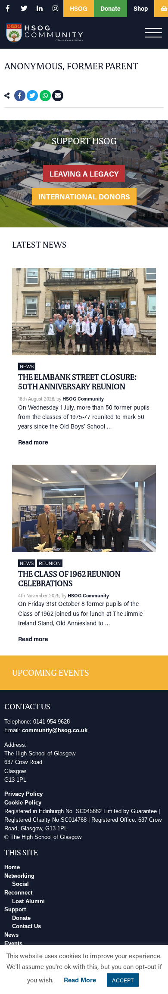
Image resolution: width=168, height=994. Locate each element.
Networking (19, 876)
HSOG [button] (78, 8)
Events (13, 944)
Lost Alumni (28, 901)
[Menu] (153, 33)
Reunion (50, 563)
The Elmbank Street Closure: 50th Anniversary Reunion (77, 381)
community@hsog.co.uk (54, 730)
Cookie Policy (22, 803)
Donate (21, 918)
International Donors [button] (84, 196)
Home (12, 867)
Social (20, 884)
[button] (7, 8)
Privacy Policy (23, 794)
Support (15, 910)
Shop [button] (141, 8)
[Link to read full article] (84, 312)
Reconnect (18, 893)
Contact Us (26, 926)
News (27, 366)
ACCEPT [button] (123, 980)
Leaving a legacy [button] (84, 173)
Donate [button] (110, 8)
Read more (33, 442)
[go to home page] (44, 32)
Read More (80, 979)
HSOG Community (83, 398)
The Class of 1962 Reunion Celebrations (69, 578)
